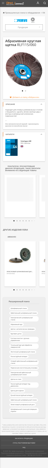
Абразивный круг (16, 324)
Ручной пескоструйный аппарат (22, 395)
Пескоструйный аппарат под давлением (20, 385)
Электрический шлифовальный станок (22, 319)
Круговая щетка (16, 334)
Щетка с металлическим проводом (22, 329)
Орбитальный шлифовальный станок (24, 313)
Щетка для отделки (17, 391)
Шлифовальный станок (19, 308)
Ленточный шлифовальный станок (23, 352)
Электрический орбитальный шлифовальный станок (21, 374)
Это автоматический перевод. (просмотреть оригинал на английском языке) (22, 125)
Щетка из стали (16, 379)
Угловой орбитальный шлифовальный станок (24, 362)
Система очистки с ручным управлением (20, 339)
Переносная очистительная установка (24, 368)
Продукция (23, 27)
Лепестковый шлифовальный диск (23, 405)
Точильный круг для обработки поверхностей (21, 346)
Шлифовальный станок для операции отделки (24, 410)
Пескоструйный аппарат (19, 356)
